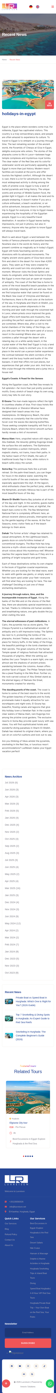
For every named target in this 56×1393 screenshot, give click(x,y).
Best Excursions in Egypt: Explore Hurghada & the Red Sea (39, 1230)
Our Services (11, 1223)
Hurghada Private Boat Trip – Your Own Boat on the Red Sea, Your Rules (40, 1310)
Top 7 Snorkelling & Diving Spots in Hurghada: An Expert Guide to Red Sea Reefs (33, 1018)
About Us (9, 1245)
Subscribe (28, 1343)
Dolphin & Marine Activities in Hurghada (39, 1261)
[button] (30, 6)
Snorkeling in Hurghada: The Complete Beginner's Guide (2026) (31, 1035)
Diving (33, 1283)
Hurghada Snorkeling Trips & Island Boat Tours (39, 1273)
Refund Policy (11, 1234)
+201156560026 (16, 1202)
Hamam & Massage (39, 1253)
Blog (7, 1229)
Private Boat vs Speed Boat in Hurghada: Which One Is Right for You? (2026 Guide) (33, 1001)
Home (4, 60)
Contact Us (10, 1240)
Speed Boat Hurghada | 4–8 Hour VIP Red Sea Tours (40, 1293)
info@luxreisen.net (18, 1207)
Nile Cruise (35, 1248)
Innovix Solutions (27, 1386)
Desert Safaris (36, 1242)
